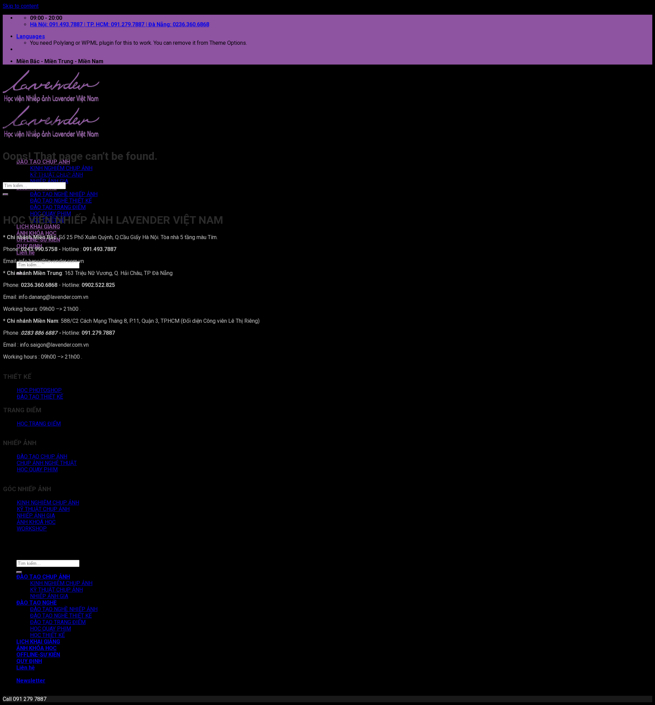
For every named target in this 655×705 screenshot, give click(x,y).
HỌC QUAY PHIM (50, 628)
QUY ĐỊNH (29, 661)
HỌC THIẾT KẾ (47, 635)
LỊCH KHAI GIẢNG (38, 226)
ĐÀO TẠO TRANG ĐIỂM (58, 207)
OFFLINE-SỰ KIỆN (38, 654)
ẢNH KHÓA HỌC (36, 233)
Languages (30, 36)
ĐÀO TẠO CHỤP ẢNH (43, 576)
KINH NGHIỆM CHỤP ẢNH (61, 168)
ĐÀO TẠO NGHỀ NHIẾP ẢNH (64, 194)
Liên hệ (25, 252)
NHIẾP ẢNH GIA (49, 181)
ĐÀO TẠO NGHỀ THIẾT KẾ (61, 200)
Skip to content (21, 6)
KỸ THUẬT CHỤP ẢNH (56, 589)
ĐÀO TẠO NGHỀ (36, 602)
